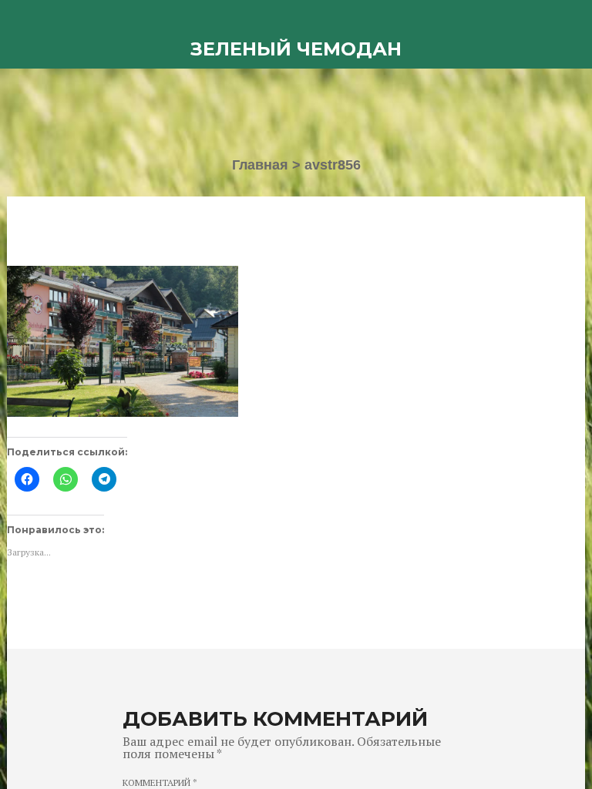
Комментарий (160, 782)
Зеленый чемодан (296, 49)
